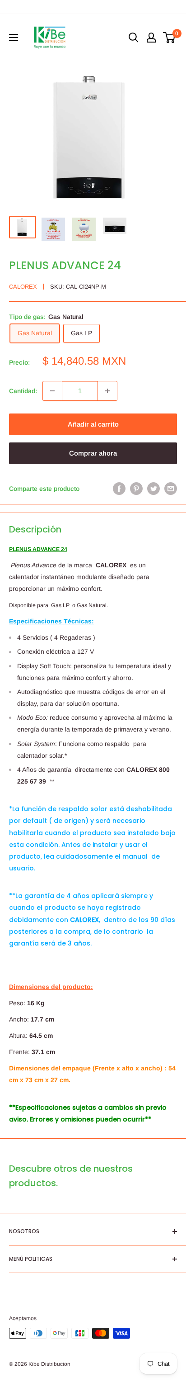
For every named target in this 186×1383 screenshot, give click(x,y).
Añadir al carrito (93, 424)
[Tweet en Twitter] (153, 488)
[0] (169, 37)
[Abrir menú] (13, 37)
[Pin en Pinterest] (136, 488)
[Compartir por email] (170, 488)
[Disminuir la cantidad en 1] (52, 390)
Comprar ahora (93, 453)
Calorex (23, 286)
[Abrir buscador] (134, 38)
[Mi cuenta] (151, 38)
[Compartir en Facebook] (119, 488)
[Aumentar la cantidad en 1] (107, 390)
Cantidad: (23, 390)
